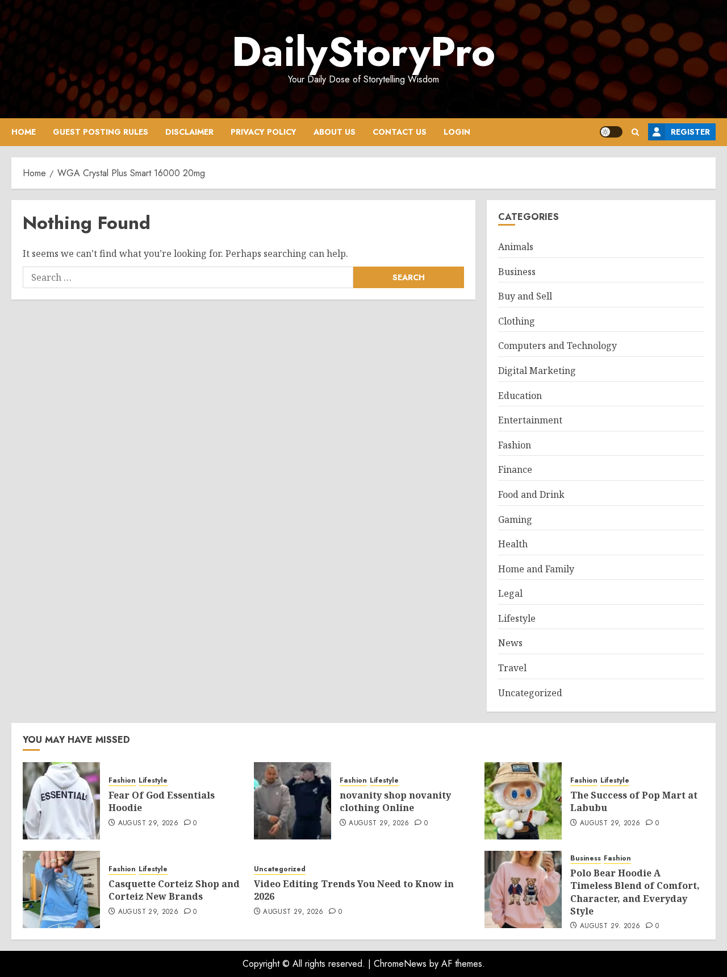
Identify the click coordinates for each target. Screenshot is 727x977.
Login (457, 132)
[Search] (635, 132)
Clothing (516, 321)
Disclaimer (189, 132)
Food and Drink (531, 494)
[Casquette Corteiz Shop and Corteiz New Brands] (61, 889)
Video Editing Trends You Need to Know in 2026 (354, 890)
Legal (510, 593)
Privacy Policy (263, 132)
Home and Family (536, 569)
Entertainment (530, 420)
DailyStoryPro (363, 51)
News (510, 643)
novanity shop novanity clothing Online (395, 801)
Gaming (515, 519)
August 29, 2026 (148, 823)
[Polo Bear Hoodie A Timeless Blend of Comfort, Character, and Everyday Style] (523, 889)
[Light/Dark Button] (611, 132)
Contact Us (400, 132)
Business (517, 271)
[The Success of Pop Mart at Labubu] (523, 800)
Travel (512, 668)
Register (690, 132)
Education (520, 395)
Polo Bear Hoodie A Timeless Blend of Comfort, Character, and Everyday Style (635, 892)
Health (513, 544)
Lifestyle (517, 618)
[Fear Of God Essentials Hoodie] (61, 800)
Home (23, 132)
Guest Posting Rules (100, 132)
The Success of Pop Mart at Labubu (633, 801)
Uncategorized (530, 693)
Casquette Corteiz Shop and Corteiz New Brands (174, 890)
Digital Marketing (537, 370)
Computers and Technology (557, 345)
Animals (515, 246)
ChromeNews (400, 963)
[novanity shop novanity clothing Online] (292, 800)
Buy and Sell (525, 296)
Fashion (514, 445)
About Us (335, 132)
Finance (515, 469)
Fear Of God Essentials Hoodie (161, 801)
